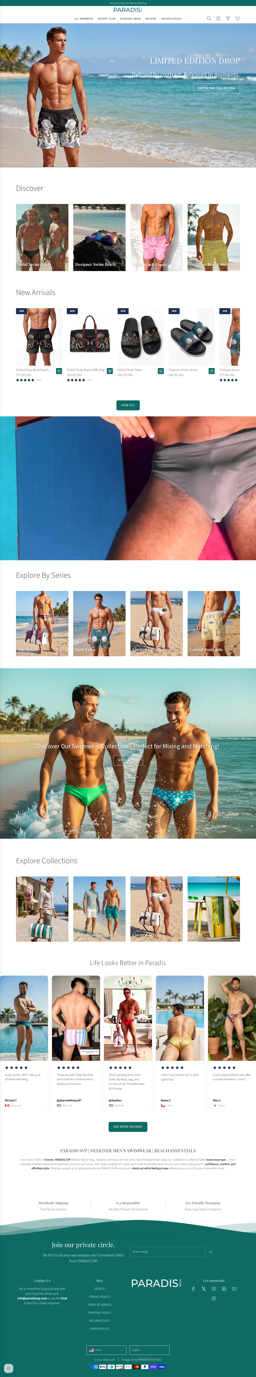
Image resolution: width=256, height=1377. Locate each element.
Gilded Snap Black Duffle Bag (85, 370)
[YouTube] (234, 1289)
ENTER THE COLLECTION (216, 88)
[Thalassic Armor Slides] (192, 337)
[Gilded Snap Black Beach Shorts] (39, 337)
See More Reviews (128, 1127)
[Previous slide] (9, 1044)
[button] (20, 348)
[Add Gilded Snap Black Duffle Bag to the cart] (110, 371)
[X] (203, 1289)
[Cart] (237, 18)
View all (128, 405)
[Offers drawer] (228, 18)
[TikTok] (214, 1298)
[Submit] (210, 1252)
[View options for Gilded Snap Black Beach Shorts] (59, 371)
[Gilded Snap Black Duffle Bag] (90, 337)
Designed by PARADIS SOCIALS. (142, 1359)
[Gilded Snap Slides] (141, 337)
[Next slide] (247, 1044)
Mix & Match (128, 760)
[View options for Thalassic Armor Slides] (212, 371)
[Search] (209, 18)
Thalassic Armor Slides (183, 370)
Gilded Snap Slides (130, 370)
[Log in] (218, 18)
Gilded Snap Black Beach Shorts (32, 370)
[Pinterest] (224, 1289)
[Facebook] (193, 1289)
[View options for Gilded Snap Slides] (161, 371)
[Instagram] (214, 1289)
